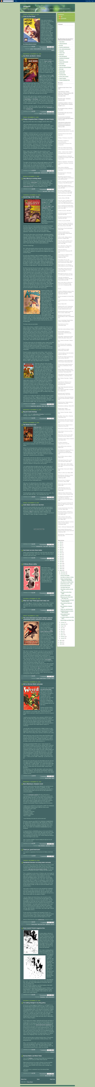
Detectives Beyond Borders (65, 67)
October (62, 622)
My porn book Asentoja (30, 411)
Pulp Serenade (62, 65)
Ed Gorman (49, 107)
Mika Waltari (51, 546)
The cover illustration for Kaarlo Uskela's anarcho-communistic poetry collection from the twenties (38, 618)
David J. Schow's (48, 61)
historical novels (44, 172)
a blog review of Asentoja (38, 414)
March (62, 634)
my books (48, 678)
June (62, 629)
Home (38, 1079)
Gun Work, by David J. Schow (32, 56)
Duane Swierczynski (63, 61)
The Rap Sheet (62, 74)
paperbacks (48, 845)
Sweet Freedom (62, 78)
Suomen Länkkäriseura (64, 47)
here (39, 667)
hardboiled (44, 48)
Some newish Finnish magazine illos (34, 928)
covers (31, 48)
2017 (61, 554)
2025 (61, 544)
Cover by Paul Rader (29, 16)
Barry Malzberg (41, 845)
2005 (61, 644)
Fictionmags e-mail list (33, 794)
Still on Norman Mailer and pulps (33, 684)
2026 (61, 542)
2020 (61, 549)
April (62, 633)
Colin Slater (45, 546)
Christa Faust (34, 924)
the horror (52, 560)
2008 (61, 570)
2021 (61, 547)
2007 (61, 640)
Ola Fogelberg (48, 659)
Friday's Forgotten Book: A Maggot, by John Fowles (38, 119)
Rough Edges (62, 71)
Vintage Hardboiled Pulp (64, 80)
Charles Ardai (43, 499)
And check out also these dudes (32, 550)
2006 (61, 642)
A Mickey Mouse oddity (30, 564)
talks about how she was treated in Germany (37, 869)
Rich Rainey (35, 99)
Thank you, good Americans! (31, 849)
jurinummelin (63, 18)
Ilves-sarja (49, 48)
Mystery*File (62, 72)
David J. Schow (42, 113)
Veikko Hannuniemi (50, 997)
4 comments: (44, 1050)
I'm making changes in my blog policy (34, 1002)
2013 (61, 561)
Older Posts (52, 1079)
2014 (61, 559)
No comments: (43, 47)
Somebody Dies (29, 108)
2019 (61, 551)
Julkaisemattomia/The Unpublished (43, 1024)
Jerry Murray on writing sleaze (32, 178)
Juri (61, 16)
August (62, 626)
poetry (52, 678)
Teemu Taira (62, 52)
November (63, 573)
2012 (61, 563)
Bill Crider (61, 69)
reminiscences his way (28, 186)
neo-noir (52, 924)
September (63, 624)
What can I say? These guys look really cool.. (36, 600)
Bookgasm (61, 54)
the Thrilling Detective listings (29, 44)
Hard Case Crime (50, 113)
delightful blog (41, 919)
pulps (43, 406)
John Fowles (51, 172)
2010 (61, 567)
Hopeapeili (61, 50)
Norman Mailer (48, 778)
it (38, 554)
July (62, 627)
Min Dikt (61, 45)
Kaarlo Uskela (43, 678)
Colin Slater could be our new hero (33, 505)
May (62, 631)
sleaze (49, 191)
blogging (52, 1052)
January (62, 638)
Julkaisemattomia (63, 43)
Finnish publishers (37, 48)
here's (30, 511)
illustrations (42, 997)
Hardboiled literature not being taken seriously (37, 862)
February (63, 636)
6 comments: (44, 610)
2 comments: (44, 111)
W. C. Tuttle (47, 206)
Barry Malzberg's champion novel (33, 784)
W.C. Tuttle (47, 406)
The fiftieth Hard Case (29, 424)
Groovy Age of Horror (63, 76)
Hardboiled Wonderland (64, 58)
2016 (61, 556)
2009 (61, 568)
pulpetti (26, 6)
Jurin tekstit (61, 41)
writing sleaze (34, 182)
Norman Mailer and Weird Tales (32, 1056)
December (63, 572)
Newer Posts (23, 1079)
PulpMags (30, 1058)
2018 (61, 552)
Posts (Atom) (30, 1081)
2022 (61, 545)
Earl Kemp (45, 191)
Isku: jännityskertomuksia (64, 49)
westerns (52, 406)
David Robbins (28, 99)
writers (52, 191)
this (30, 603)
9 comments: (44, 776)
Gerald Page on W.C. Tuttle (31, 197)
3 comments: (44, 558)
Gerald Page (33, 406)
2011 (61, 565)
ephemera (52, 595)
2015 (61, 558)
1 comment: (44, 922)
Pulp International (63, 56)
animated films (39, 546)
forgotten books (37, 172)
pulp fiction (39, 406)
